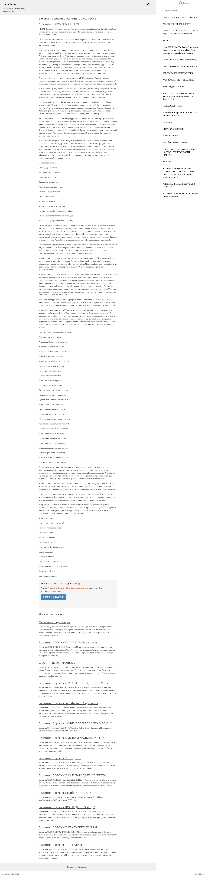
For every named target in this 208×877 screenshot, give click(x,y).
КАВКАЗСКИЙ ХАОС (172, 105)
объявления (167, 161)
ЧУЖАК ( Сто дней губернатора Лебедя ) (180, 59)
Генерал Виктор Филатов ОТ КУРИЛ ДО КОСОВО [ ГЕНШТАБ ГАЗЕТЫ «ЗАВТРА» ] (180, 152)
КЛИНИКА (168, 122)
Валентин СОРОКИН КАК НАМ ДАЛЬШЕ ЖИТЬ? (73, 775)
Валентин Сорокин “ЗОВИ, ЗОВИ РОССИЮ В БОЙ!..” (75, 723)
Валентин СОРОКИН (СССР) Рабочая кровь (68, 642)
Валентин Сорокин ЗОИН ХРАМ (60, 845)
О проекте (71, 867)
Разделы (82, 867)
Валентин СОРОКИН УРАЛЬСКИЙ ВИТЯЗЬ (68, 827)
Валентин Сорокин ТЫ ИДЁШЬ (60, 758)
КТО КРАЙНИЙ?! (170, 135)
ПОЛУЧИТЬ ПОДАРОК (53, 597)
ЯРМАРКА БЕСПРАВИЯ (173, 129)
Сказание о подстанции (54, 622)
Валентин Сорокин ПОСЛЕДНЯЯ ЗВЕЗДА (67, 807)
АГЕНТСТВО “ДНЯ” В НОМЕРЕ (177, 24)
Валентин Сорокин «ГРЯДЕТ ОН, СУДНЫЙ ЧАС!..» (74, 683)
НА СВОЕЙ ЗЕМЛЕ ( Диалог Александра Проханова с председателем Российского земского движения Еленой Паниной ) (180, 50)
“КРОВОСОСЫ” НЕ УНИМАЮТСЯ (178, 79)
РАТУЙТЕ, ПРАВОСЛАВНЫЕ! (176, 142)
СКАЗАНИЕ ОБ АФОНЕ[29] (57, 663)
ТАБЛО (166, 40)
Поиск (183, 3)
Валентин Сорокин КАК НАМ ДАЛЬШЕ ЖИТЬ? (71, 738)
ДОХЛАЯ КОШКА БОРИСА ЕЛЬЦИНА (180, 17)
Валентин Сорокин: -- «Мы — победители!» (68, 703)
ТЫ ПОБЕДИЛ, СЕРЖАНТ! (174, 86)
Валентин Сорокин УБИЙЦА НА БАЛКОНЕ (68, 793)
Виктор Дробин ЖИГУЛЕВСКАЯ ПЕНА (180, 66)
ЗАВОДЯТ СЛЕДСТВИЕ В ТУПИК (178, 73)
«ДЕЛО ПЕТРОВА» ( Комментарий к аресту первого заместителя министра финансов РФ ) (178, 96)
